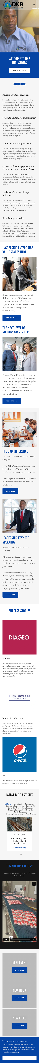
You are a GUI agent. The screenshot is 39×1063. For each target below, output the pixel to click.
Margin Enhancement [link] (15, 810)
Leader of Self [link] (30, 806)
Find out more (11, 318)
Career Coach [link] (17, 804)
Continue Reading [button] (20, 848)
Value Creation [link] (31, 814)
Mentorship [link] (29, 810)
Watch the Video (19, 70)
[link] (13, 5)
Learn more (10, 491)
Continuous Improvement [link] (15, 806)
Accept (19, 1058)
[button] (34, 5)
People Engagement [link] (20, 812)
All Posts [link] (8, 804)
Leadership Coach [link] (14, 808)
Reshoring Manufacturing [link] (14, 814)
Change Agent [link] (30, 804)
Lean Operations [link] (27, 808)
